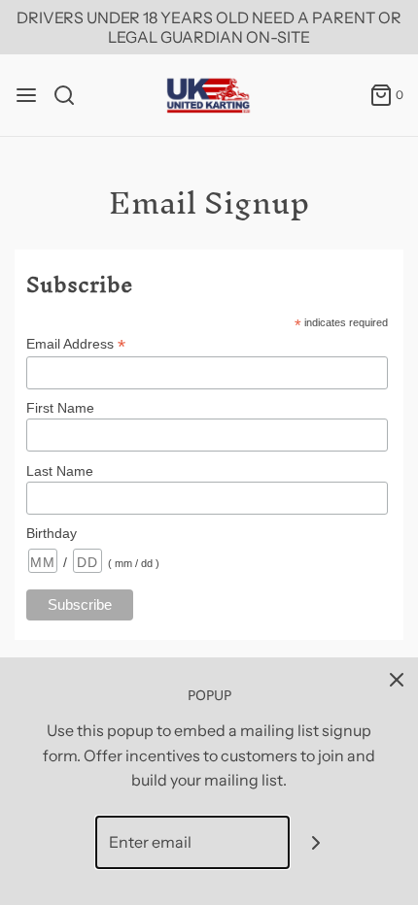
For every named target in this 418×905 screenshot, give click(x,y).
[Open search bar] (71, 95)
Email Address (75, 344)
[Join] (316, 842)
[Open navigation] (26, 95)
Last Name (59, 471)
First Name (60, 408)
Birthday (51, 533)
